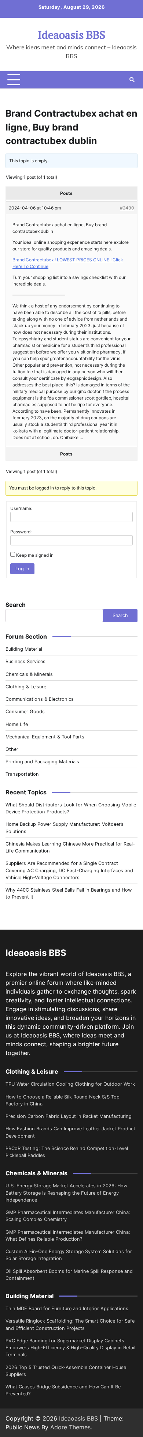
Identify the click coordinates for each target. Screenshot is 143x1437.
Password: (21, 531)
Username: (21, 508)
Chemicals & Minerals (29, 674)
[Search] (132, 79)
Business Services (25, 661)
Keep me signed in (35, 555)
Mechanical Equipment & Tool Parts (45, 737)
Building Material (24, 649)
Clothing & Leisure (26, 686)
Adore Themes (70, 1427)
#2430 (127, 208)
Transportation (22, 774)
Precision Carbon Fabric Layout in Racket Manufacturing (69, 1116)
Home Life (17, 724)
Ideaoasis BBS (71, 34)
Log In (22, 568)
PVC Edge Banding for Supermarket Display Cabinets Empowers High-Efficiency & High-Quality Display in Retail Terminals (70, 1347)
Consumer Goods (25, 711)
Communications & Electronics (40, 699)
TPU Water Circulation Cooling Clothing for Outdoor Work (70, 1084)
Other (12, 749)
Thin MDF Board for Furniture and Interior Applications (67, 1308)
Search (16, 604)
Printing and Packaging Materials (42, 761)
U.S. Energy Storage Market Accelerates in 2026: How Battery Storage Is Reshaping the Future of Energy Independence (66, 1192)
